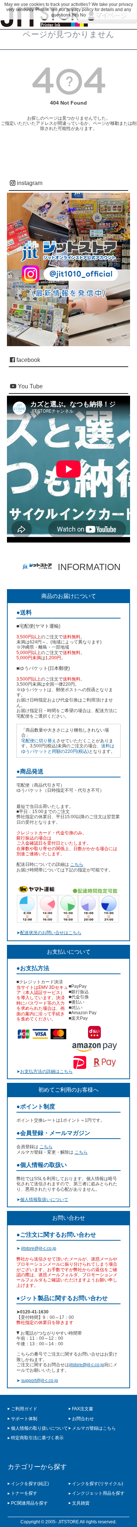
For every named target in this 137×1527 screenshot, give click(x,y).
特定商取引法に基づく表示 (37, 1437)
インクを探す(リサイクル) (97, 1483)
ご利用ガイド (24, 1408)
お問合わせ (83, 1418)
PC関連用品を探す (29, 1503)
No (83, 15)
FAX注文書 (82, 1408)
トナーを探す (24, 1493)
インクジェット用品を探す (98, 1493)
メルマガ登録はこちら (94, 1428)
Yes (75, 15)
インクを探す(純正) (30, 1483)
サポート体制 (24, 1418)
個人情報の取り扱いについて (39, 1428)
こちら (76, 864)
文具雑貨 (81, 1503)
